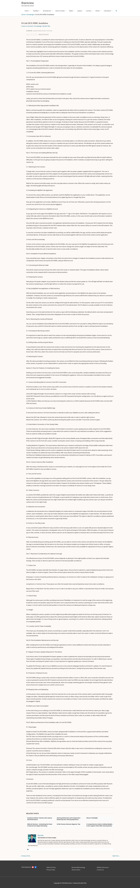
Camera (88, 11)
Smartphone (47, 11)
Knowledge (30, 14)
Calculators (107, 11)
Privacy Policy (51, 870)
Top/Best (36, 11)
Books (97, 11)
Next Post (116, 856)
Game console (60, 11)
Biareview (27, 3)
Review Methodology (78, 867)
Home (27, 11)
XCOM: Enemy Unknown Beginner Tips (68, 824)
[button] (116, 11)
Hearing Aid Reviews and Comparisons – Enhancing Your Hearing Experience (69, 818)
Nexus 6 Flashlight (92, 818)
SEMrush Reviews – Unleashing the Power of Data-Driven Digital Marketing (39, 825)
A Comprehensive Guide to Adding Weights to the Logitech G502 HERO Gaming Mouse (99, 825)
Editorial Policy (51, 867)
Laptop (79, 11)
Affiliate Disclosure (103, 867)
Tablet (71, 11)
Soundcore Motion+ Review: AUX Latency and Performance (39, 818)
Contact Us (100, 870)
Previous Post (25, 856)
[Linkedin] (28, 849)
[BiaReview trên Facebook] (35, 867)
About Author (76, 870)
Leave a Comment (27, 26)
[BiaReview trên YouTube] (33, 867)
